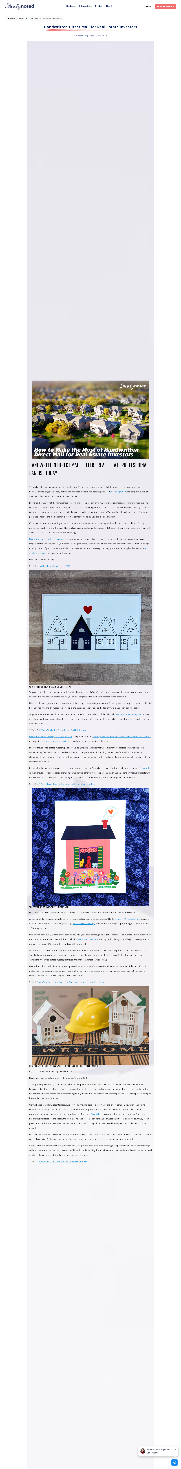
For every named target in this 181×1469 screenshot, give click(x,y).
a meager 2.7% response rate (126, 919)
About (109, 6)
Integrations (85, 6)
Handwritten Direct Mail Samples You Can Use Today (63, 1161)
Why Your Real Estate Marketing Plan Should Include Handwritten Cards (71, 982)
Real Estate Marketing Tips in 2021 (54, 566)
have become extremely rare (128, 714)
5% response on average (84, 924)
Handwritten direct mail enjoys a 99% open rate (50, 737)
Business (71, 6)
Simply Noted (145, 768)
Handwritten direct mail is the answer (46, 539)
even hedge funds (118, 492)
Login (148, 6)
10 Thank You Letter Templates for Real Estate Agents (63, 730)
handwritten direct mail (87, 939)
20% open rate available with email (56, 741)
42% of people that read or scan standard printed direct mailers (121, 737)
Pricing (98, 6)
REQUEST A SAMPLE (165, 6)
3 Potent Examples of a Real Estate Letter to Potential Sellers (67, 784)
